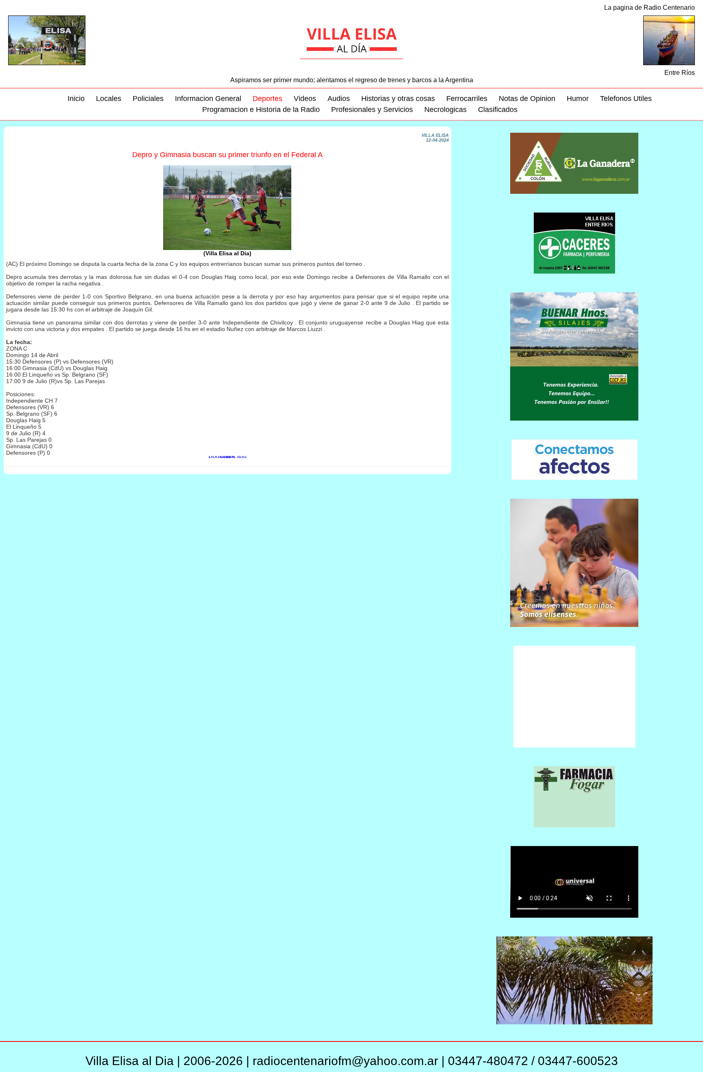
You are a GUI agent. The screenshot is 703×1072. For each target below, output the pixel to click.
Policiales (148, 98)
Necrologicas (445, 109)
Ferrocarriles (466, 98)
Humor (578, 98)
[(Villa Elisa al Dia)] (227, 248)
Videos (305, 98)
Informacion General (208, 98)
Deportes (267, 98)
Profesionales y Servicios (372, 109)
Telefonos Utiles (626, 98)
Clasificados (497, 109)
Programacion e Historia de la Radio (261, 109)
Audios (338, 98)
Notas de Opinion (527, 98)
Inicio (76, 98)
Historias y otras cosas (398, 98)
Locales (108, 98)
